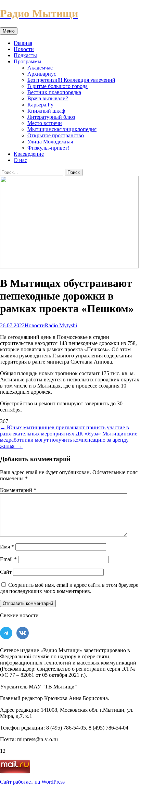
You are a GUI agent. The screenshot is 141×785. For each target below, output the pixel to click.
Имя (7, 546)
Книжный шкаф (46, 111)
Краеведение (29, 154)
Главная (23, 43)
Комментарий (18, 490)
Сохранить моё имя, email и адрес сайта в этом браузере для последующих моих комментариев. (69, 588)
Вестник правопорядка (54, 92)
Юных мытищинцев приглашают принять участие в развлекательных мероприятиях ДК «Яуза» (64, 430)
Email (8, 559)
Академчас (40, 68)
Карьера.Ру (40, 104)
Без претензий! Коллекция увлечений (71, 80)
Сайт (6, 572)
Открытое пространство (55, 135)
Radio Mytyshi (61, 325)
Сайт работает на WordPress (32, 782)
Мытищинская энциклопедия (62, 129)
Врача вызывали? (47, 98)
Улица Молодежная (50, 141)
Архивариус (41, 74)
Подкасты (25, 55)
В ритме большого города (57, 86)
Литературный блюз (51, 117)
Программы (27, 61)
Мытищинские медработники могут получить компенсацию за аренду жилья (68, 440)
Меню (9, 31)
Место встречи (44, 123)
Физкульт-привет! (48, 148)
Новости (24, 49)
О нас (20, 160)
